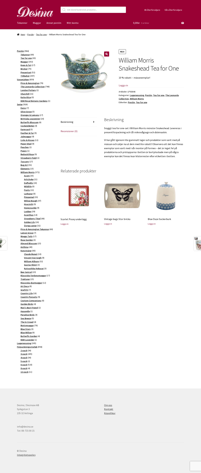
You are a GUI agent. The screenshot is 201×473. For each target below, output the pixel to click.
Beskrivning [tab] (67, 121)
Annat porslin (53, 22)
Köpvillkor (109, 413)
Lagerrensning (137, 95)
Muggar (37, 22)
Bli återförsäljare (152, 10)
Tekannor (22, 22)
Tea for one (41, 34)
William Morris (137, 98)
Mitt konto (73, 22)
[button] (106, 54)
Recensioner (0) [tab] (69, 131)
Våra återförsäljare (173, 10)
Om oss (108, 405)
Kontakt (108, 409)
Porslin (30, 34)
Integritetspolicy (26, 454)
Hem (23, 34)
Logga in (123, 85)
